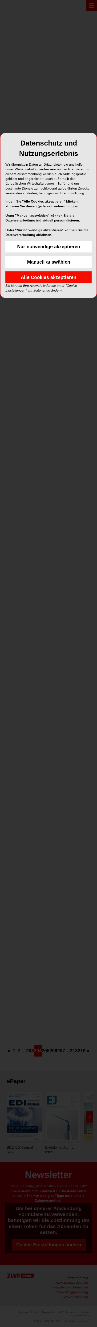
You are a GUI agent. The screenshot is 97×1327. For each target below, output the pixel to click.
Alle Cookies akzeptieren (48, 277)
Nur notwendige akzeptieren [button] (48, 246)
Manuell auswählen (48, 262)
